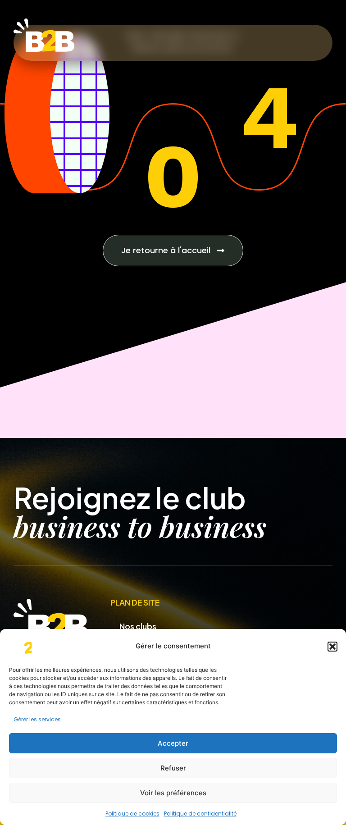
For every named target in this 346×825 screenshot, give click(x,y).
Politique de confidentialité (200, 813)
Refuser (173, 768)
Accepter (173, 743)
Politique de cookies (132, 813)
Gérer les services (37, 719)
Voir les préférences (173, 793)
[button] (332, 646)
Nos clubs (137, 626)
